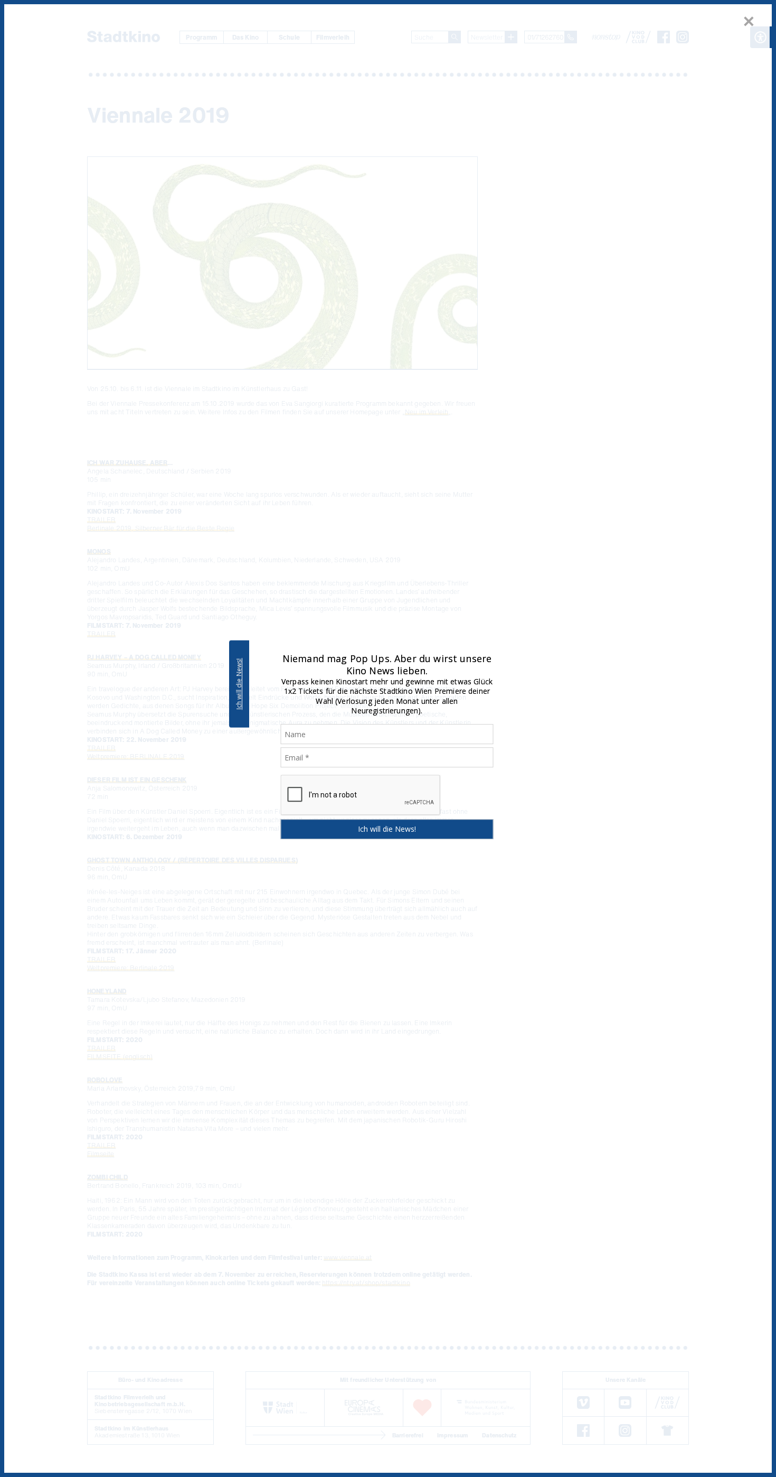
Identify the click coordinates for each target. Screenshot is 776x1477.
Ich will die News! (238, 684)
